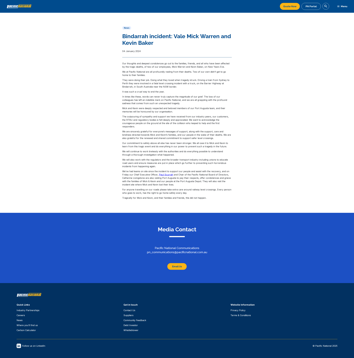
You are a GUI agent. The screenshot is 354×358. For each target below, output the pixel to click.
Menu (344, 6)
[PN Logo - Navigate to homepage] (19, 6)
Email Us (177, 266)
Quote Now (289, 6)
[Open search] (325, 6)
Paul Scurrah (166, 174)
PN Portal (311, 6)
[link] (28, 310)
